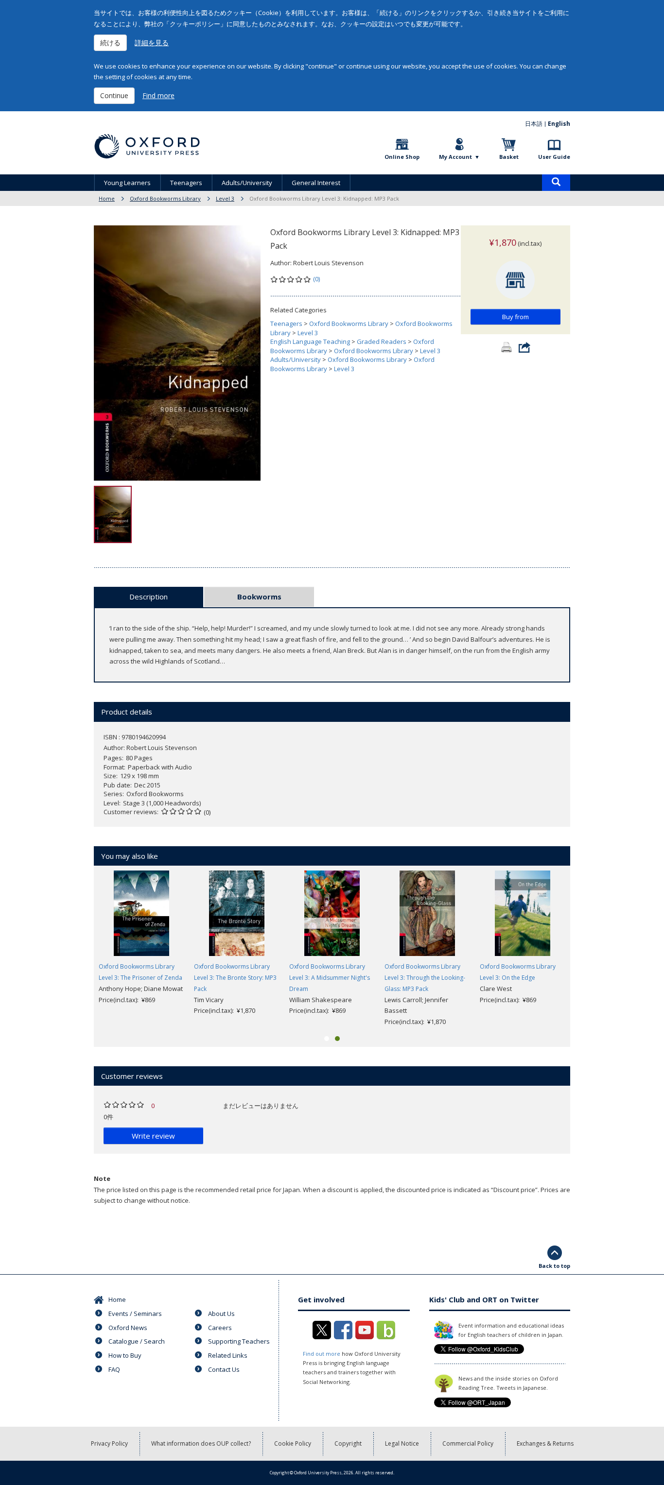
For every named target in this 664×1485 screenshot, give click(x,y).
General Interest (316, 182)
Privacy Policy (109, 1443)
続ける (110, 42)
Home (107, 198)
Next (584, 949)
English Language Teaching (310, 341)
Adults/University (247, 182)
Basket (509, 156)
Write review (153, 1136)
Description (148, 596)
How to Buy (124, 1355)
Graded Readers (381, 341)
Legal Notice (402, 1443)
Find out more (321, 1353)
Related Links (227, 1355)
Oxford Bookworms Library (165, 198)
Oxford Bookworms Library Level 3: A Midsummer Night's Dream (329, 977)
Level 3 (225, 198)
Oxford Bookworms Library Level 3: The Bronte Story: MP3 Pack (235, 977)
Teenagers (186, 182)
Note (102, 1178)
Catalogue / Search (136, 1341)
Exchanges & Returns (545, 1443)
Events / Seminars (135, 1313)
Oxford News (127, 1327)
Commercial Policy (467, 1443)
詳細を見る (152, 42)
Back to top (554, 1265)
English (559, 123)
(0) (316, 278)
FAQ (114, 1369)
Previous (79, 949)
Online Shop (401, 156)
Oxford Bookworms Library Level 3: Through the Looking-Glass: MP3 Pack (424, 977)
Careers (220, 1327)
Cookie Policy (292, 1443)
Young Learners (127, 182)
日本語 (533, 123)
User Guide (554, 156)
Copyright (348, 1443)
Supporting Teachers (239, 1341)
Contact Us (224, 1369)
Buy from (515, 316)
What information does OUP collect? (201, 1443)
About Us (221, 1313)
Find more (158, 95)
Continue (114, 95)
